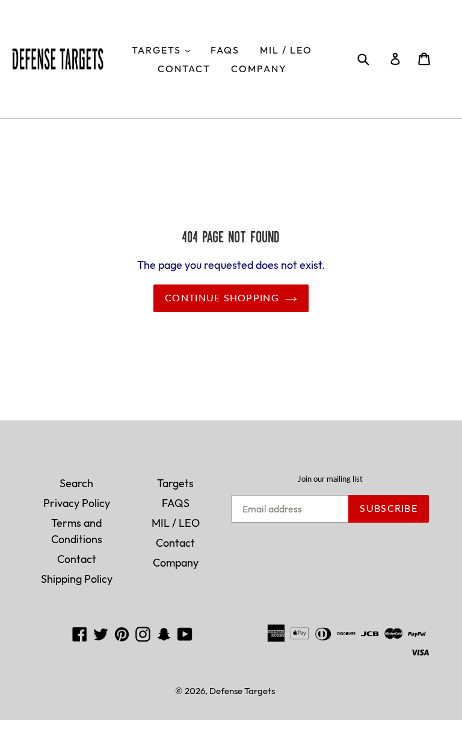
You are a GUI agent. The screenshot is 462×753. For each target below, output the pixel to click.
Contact (184, 69)
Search (76, 483)
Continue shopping (222, 298)
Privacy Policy (76, 503)
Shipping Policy (76, 579)
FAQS (225, 50)
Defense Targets (242, 690)
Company (259, 69)
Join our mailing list (330, 480)
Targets (165, 49)
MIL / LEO (286, 50)
